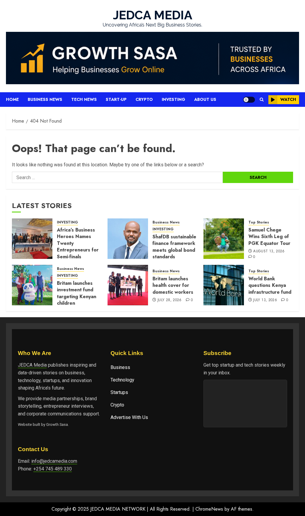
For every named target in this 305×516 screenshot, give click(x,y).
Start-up (116, 99)
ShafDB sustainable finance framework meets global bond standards (174, 246)
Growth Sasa (57, 424)
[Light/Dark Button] (249, 100)
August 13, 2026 (268, 251)
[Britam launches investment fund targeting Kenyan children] (32, 285)
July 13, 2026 (265, 300)
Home (12, 99)
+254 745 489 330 (52, 469)
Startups (119, 392)
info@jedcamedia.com (54, 461)
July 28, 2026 (170, 300)
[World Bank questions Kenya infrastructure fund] (223, 285)
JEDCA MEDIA (152, 15)
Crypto (144, 99)
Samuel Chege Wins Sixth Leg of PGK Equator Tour (269, 236)
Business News (45, 99)
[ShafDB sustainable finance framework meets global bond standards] (128, 238)
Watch (288, 99)
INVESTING (67, 222)
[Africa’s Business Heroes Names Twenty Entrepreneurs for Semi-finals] (32, 238)
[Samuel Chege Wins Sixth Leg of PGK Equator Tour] (223, 238)
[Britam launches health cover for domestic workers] (128, 285)
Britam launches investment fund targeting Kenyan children (76, 293)
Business (120, 367)
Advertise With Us (129, 417)
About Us (205, 99)
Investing (173, 99)
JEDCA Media (32, 365)
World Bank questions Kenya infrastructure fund (269, 285)
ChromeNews (209, 509)
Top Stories (258, 222)
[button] (261, 99)
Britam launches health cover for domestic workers (172, 285)
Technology (122, 380)
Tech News (84, 99)
